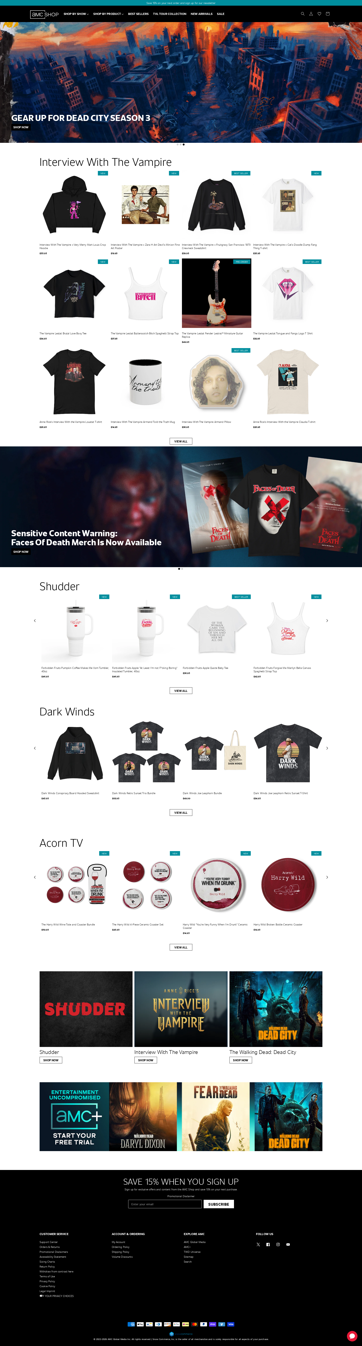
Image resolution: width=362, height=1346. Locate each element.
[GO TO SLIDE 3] (184, 144)
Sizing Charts (47, 1261)
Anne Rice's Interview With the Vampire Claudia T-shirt (284, 422)
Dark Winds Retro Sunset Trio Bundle (133, 793)
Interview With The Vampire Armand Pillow (206, 422)
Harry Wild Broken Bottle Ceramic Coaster (278, 924)
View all (181, 441)
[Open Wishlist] (319, 14)
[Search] (303, 14)
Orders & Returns (50, 1247)
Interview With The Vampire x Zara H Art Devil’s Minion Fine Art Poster (145, 246)
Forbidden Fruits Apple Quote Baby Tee (205, 668)
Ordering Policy (121, 1247)
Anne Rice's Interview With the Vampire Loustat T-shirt (71, 422)
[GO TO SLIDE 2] (181, 144)
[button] (34, 620)
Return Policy (47, 1266)
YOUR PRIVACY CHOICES (59, 1296)
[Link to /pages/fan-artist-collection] (181, 82)
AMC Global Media (195, 1242)
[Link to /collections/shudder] (86, 1009)
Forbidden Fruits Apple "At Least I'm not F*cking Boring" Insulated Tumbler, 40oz (144, 669)
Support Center (49, 1242)
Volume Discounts (122, 1256)
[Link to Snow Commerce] (181, 1336)
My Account (118, 1242)
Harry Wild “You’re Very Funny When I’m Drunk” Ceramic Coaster (215, 926)
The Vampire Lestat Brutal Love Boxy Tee (63, 333)
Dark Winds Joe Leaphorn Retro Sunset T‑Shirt (281, 793)
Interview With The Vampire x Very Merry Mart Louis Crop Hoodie (73, 246)
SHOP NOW (51, 1060)
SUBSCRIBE (218, 1204)
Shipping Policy (120, 1252)
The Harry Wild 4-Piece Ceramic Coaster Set (137, 924)
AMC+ (187, 1247)
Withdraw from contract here (56, 1271)
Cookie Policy (47, 1286)
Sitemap (188, 1256)
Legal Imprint (47, 1291)
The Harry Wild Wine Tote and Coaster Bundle (68, 924)
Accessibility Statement (53, 1256)
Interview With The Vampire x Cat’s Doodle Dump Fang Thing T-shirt (285, 246)
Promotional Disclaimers (54, 1252)
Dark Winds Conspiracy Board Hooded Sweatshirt (70, 793)
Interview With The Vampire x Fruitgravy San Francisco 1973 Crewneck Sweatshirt (216, 246)
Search (188, 1261)
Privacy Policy (47, 1281)
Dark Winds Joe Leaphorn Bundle (202, 793)
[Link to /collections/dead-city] (275, 1009)
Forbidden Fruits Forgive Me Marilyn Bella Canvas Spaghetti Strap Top (282, 669)
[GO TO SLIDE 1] (178, 144)
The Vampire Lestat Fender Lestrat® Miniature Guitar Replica (212, 335)
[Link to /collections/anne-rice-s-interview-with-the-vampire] (180, 1009)
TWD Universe (192, 1252)
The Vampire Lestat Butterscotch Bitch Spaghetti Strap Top (145, 333)
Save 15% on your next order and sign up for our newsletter (181, 3)
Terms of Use (47, 1276)
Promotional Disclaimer (181, 1196)
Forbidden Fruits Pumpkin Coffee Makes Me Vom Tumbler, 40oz (75, 669)
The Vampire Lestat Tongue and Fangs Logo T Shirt (283, 333)
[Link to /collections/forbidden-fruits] (181, 506)
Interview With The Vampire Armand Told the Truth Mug (143, 422)
